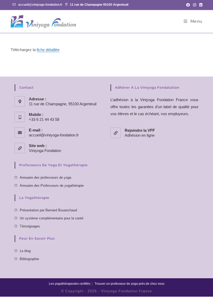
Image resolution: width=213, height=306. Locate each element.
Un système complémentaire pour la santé (51, 218)
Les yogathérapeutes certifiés (69, 284)
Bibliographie (29, 259)
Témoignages (30, 226)
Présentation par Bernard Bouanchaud (48, 210)
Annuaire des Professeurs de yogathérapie (52, 185)
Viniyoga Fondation (45, 150)
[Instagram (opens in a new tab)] (194, 5)
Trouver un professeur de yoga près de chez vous (129, 284)
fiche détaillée (48, 49)
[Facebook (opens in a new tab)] (188, 5)
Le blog (25, 251)
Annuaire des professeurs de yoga (45, 177)
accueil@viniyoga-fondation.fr (40, 4)
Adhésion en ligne (140, 135)
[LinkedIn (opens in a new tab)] (200, 5)
